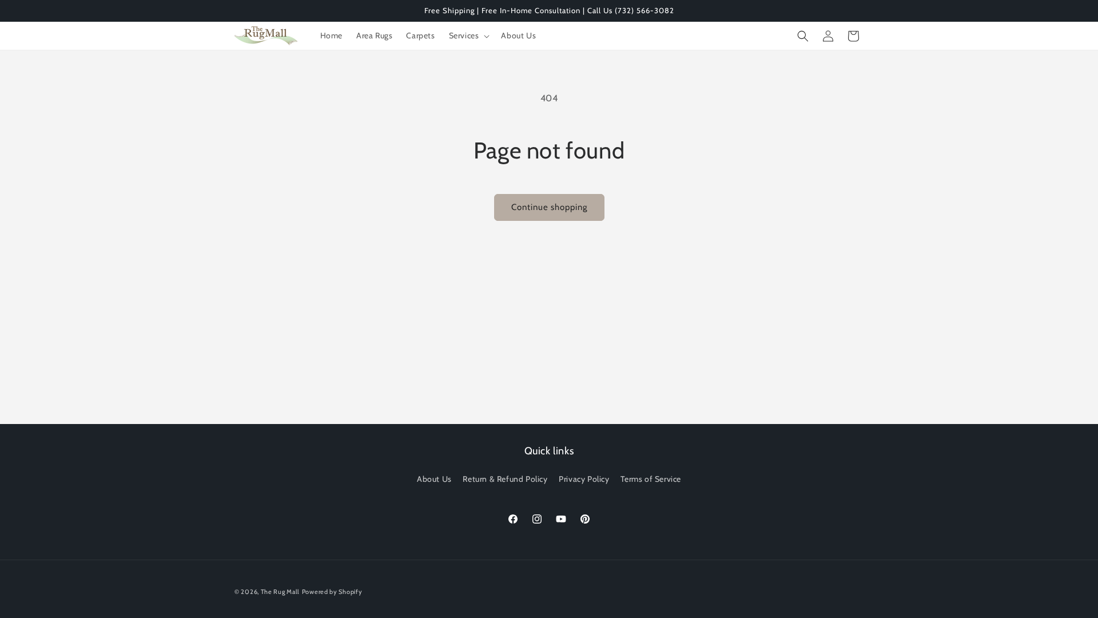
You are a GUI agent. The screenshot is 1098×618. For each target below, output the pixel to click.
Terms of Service (650, 479)
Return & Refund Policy (505, 479)
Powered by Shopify (332, 592)
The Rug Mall (280, 592)
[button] (468, 35)
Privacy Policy (584, 479)
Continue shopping (549, 207)
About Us (434, 479)
